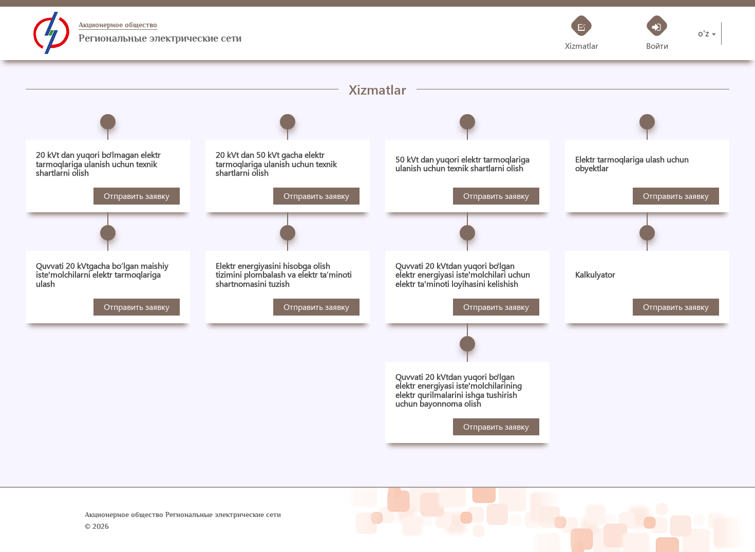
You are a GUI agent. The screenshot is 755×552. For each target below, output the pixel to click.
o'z (703, 33)
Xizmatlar (581, 45)
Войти (657, 45)
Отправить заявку (136, 195)
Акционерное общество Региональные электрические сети (183, 515)
